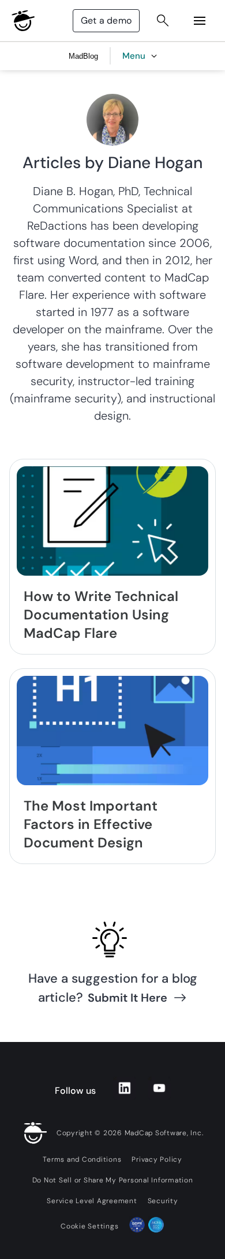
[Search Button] (163, 20)
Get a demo (106, 20)
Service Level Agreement (92, 1200)
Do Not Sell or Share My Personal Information (112, 1180)
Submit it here (127, 997)
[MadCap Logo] (23, 20)
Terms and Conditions (82, 1159)
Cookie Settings (89, 1226)
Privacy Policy (157, 1159)
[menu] (199, 21)
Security (163, 1200)
